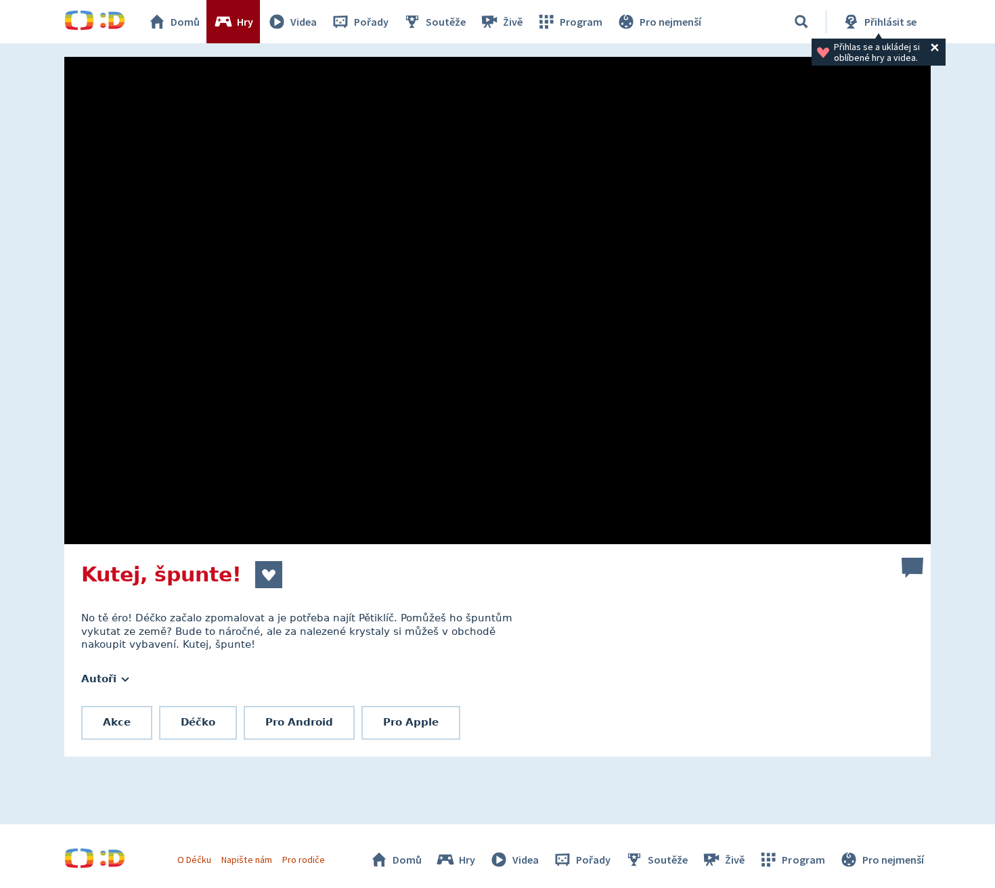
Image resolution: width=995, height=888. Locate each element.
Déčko (198, 722)
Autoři (100, 679)
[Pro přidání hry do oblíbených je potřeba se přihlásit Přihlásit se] (268, 574)
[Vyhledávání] (801, 21)
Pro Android (299, 722)
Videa (303, 21)
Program (581, 21)
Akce (117, 722)
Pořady (371, 21)
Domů (185, 21)
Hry (245, 21)
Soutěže (446, 21)
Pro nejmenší (670, 21)
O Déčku (194, 859)
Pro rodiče (303, 859)
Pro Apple (411, 722)
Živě (513, 21)
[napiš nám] (912, 568)
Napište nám (246, 859)
